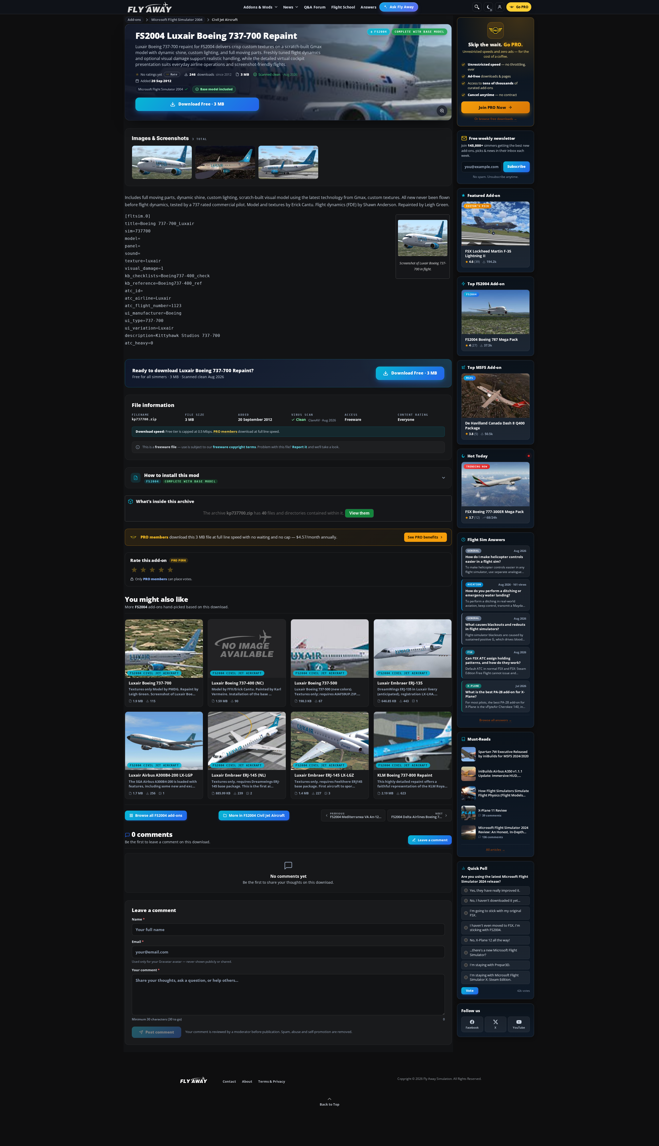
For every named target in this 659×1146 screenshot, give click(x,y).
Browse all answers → (495, 720)
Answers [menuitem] (368, 7)
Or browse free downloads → (495, 119)
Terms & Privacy (271, 1081)
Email (138, 942)
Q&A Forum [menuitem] (315, 7)
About (247, 1081)
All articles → (495, 850)
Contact (229, 1081)
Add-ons (134, 19)
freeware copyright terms (234, 447)
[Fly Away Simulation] (150, 7)
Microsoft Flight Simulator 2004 (176, 19)
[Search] (477, 7)
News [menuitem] (288, 7)
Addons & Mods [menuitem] (258, 7)
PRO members (225, 431)
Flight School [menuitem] (343, 7)
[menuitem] (398, 7)
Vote (470, 990)
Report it (299, 447)
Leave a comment (433, 840)
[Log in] (499, 7)
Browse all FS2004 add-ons (158, 815)
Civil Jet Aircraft (225, 19)
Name (138, 919)
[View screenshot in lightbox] (442, 110)
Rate (173, 74)
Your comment (146, 970)
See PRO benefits (423, 537)
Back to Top (329, 1104)
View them (359, 513)
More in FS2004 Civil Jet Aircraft (257, 815)
